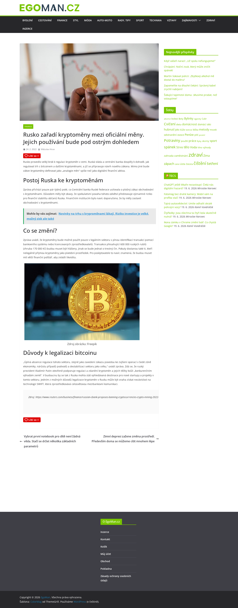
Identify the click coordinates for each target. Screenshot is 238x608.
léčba (195, 129)
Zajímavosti (189, 20)
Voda (193, 147)
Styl (76, 20)
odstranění (170, 134)
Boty (181, 118)
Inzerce (27, 28)
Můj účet (106, 554)
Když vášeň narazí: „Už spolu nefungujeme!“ (190, 61)
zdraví (196, 154)
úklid (177, 164)
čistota (189, 164)
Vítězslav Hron (48, 149)
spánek (170, 146)
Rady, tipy (124, 20)
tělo (186, 147)
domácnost (189, 124)
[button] (199, 20)
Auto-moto (104, 20)
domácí (202, 124)
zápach (169, 164)
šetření (212, 163)
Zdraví (210, 20)
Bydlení (27, 20)
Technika (155, 20)
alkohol (167, 119)
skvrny (205, 141)
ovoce (180, 134)
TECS (172, 176)
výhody (207, 147)
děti (209, 124)
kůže (182, 129)
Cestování (45, 20)
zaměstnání (181, 155)
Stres (179, 147)
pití (196, 134)
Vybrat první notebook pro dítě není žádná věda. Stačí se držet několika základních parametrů (52, 441)
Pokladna (106, 568)
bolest (174, 118)
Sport (140, 20)
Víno (200, 147)
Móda (88, 20)
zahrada (169, 155)
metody (204, 129)
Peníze (189, 135)
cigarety (197, 119)
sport (213, 141)
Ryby (199, 141)
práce (192, 141)
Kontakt (105, 539)
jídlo (177, 129)
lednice (189, 130)
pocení (202, 135)
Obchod (105, 561)
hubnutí (169, 129)
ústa (182, 164)
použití (184, 141)
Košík (104, 546)
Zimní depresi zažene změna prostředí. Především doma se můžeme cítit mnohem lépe (123, 438)
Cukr (204, 118)
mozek (213, 129)
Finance (62, 20)
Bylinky (188, 118)
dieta (178, 124)
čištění (200, 163)
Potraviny (172, 140)
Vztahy (171, 20)
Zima (206, 156)
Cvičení (169, 124)
